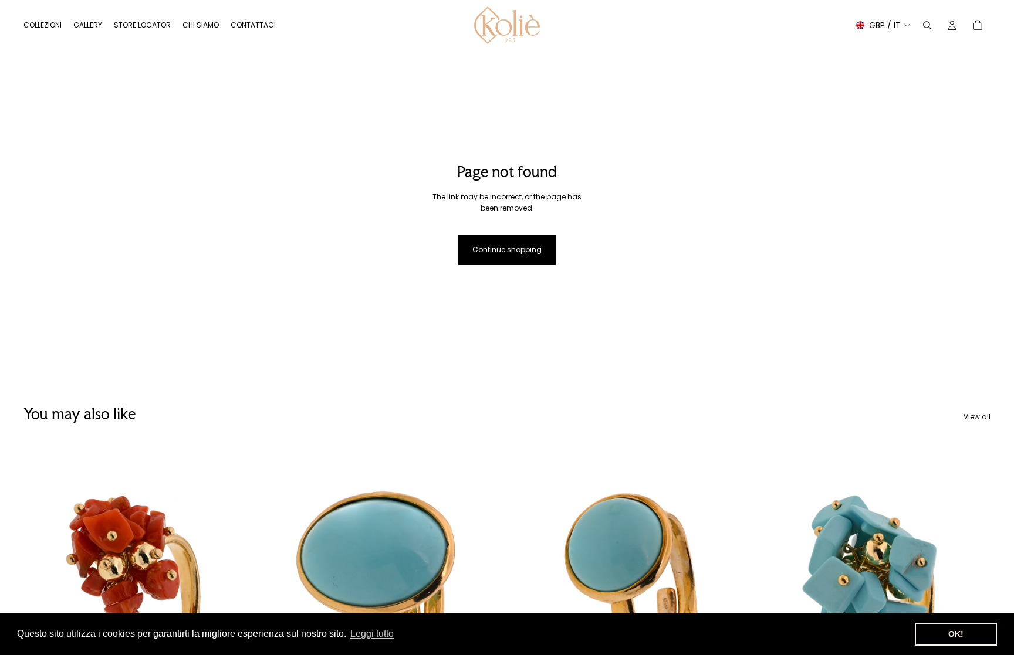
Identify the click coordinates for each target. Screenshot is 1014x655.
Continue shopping (507, 249)
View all (977, 417)
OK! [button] (956, 634)
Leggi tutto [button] (372, 634)
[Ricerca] (927, 25)
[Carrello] (978, 25)
